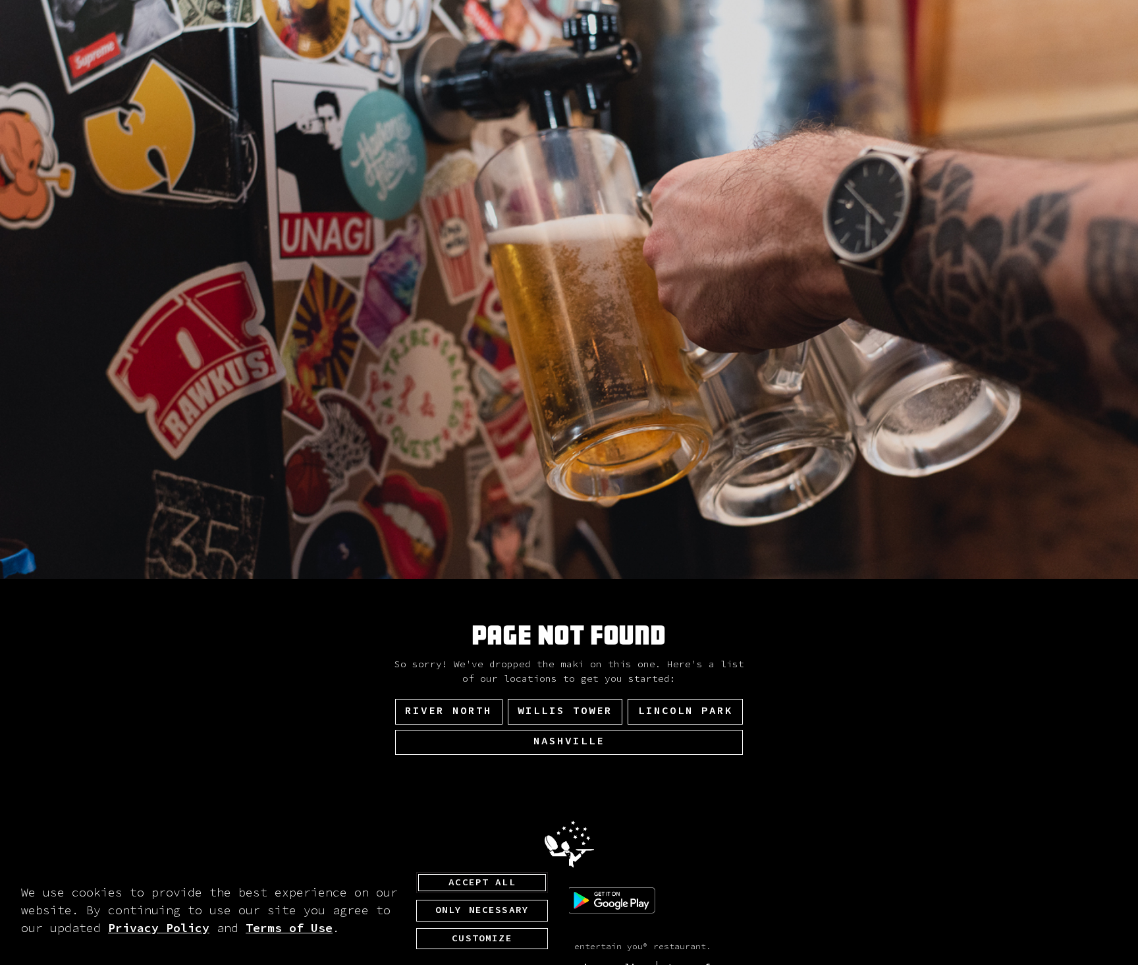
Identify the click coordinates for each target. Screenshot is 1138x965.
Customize (482, 938)
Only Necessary (482, 910)
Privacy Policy (158, 928)
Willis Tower (565, 711)
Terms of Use (289, 928)
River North (448, 711)
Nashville (569, 741)
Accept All (482, 882)
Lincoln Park (685, 711)
